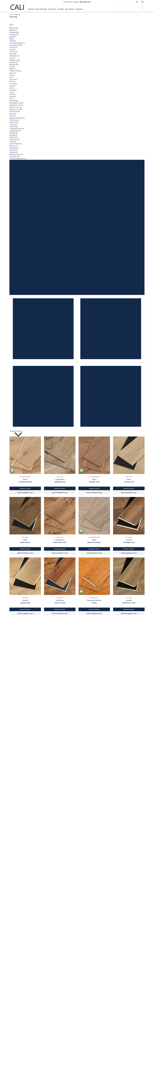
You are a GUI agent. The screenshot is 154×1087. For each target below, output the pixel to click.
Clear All (23, 158)
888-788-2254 (85, 2)
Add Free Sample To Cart (25, 492)
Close (11, 158)
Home (11, 14)
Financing (78, 9)
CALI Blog (60, 9)
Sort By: (11, 431)
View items (16, 158)
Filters (11, 24)
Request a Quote (25, 488)
